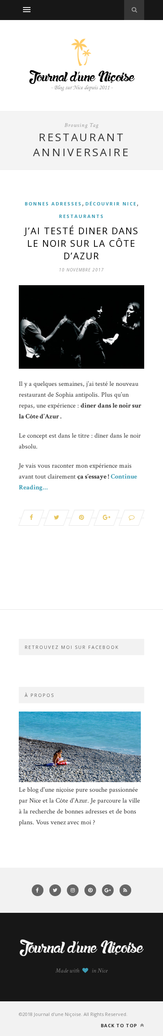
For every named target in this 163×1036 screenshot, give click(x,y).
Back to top (120, 1025)
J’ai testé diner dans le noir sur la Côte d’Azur (82, 243)
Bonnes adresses (53, 203)
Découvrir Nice (111, 203)
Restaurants (81, 216)
